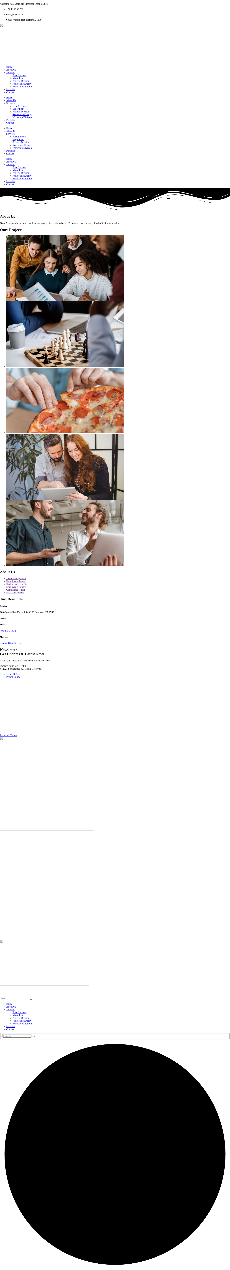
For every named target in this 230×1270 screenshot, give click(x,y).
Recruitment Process (16, 581)
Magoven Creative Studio (25, 995)
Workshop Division (22, 86)
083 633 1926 (114, 708)
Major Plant (18, 78)
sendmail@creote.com (11, 643)
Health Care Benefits (16, 584)
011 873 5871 (117, 730)
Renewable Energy (22, 83)
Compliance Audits (15, 589)
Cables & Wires (115, 909)
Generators (115, 915)
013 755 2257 (114, 698)
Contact (10, 92)
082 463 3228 (130, 708)
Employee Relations (16, 587)
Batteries (115, 904)
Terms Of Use (13, 674)
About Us (11, 69)
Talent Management (16, 578)
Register (115, 936)
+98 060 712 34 (8, 631)
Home (9, 67)
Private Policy (13, 677)
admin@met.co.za (115, 883)
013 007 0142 (115, 703)
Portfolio (10, 89)
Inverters (115, 920)
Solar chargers (115, 925)
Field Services (19, 75)
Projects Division (21, 81)
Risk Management (15, 592)
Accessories (115, 899)
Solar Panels (115, 931)
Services (10, 72)
